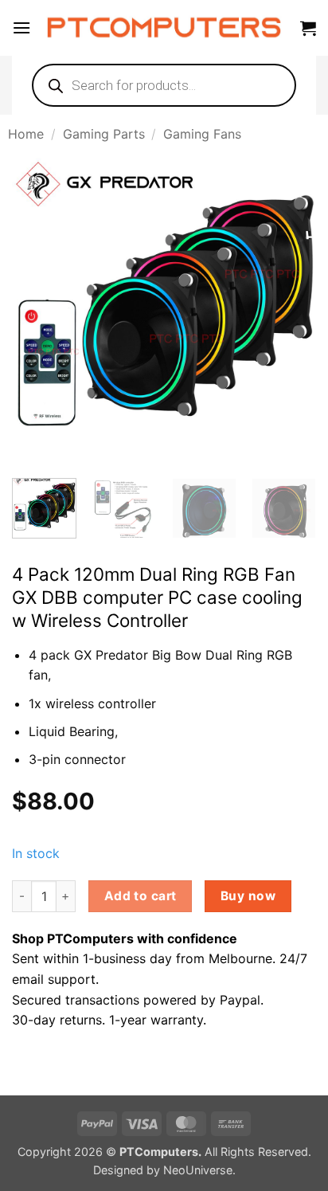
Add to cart (140, 895)
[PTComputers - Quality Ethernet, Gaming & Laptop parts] (164, 28)
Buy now (248, 895)
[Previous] (38, 310)
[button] (21, 27)
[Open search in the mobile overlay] (164, 85)
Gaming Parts (104, 134)
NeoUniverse (197, 1170)
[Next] (289, 310)
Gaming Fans (202, 134)
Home (26, 134)
